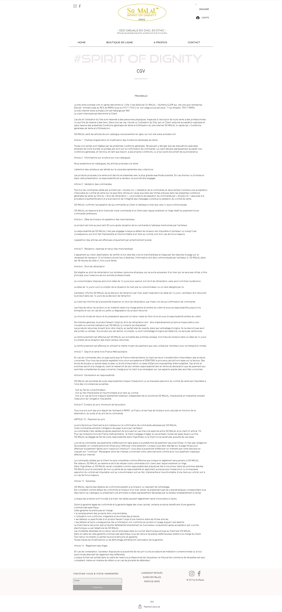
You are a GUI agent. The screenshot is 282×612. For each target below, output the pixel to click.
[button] (196, 4)
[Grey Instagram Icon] (75, 6)
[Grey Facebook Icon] (79, 6)
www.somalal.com (90, 104)
